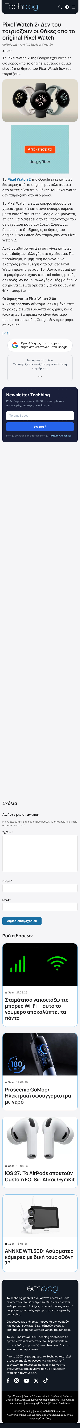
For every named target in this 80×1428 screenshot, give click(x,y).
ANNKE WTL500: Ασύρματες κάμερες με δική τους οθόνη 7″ (39, 1256)
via (6, 333)
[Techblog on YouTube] (26, 1380)
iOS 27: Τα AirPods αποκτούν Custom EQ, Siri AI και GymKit (40, 1176)
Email (6, 899)
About (37, 1411)
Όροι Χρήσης (15, 1396)
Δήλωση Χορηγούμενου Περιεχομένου (38, 1399)
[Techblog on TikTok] (45, 1380)
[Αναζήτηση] (60, 7)
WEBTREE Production (54, 1411)
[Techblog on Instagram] (16, 1380)
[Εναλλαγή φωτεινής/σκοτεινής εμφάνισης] (67, 6)
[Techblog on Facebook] (8, 1380)
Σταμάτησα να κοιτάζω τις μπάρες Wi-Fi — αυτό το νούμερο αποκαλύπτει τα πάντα (37, 1009)
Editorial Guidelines (59, 1403)
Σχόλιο (7, 832)
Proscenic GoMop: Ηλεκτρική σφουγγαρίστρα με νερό (38, 1095)
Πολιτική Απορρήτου (60, 435)
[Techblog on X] (36, 1380)
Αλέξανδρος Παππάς (39, 44)
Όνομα (7, 881)
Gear (8, 51)
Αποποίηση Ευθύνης (36, 1403)
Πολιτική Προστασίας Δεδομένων (42, 1396)
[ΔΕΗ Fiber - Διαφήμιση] (40, 149)
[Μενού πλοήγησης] (73, 6)
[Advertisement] (40, 622)
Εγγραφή (40, 427)
